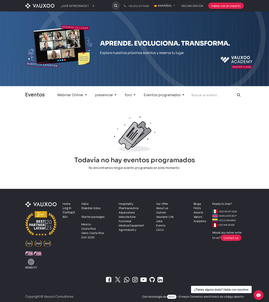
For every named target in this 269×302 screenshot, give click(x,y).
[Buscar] (239, 95)
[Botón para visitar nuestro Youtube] (143, 281)
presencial (104, 94)
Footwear (125, 221)
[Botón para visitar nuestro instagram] (135, 281)
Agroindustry (127, 230)
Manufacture (127, 217)
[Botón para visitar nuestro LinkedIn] (160, 281)
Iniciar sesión (192, 6)
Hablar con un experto (226, 6)
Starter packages (93, 217)
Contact (69, 212)
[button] (116, 6)
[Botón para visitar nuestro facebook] (108, 281)
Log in (67, 208)
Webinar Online (70, 94)
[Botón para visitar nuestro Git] (152, 281)
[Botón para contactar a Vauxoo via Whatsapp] (126, 281)
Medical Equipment (131, 225)
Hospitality (126, 204)
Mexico (86, 224)
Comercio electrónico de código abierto (217, 296)
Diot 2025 (88, 237)
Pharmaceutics (129, 208)
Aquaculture (127, 212)
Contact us (231, 238)
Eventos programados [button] (162, 94)
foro (129, 94)
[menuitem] (74, 5)
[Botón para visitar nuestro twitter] (118, 281)
